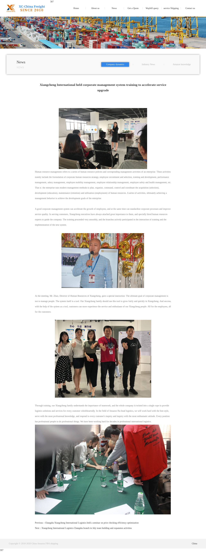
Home (76, 8)
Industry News (148, 64)
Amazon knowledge (182, 64)
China (194, 543)
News (114, 8)
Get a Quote (133, 8)
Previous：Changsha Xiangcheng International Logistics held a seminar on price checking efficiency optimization (87, 523)
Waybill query (152, 8)
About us (95, 8)
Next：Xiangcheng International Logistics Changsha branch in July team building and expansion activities (83, 528)
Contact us (190, 8)
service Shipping (171, 8)
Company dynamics (115, 64)
